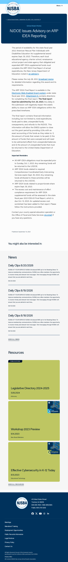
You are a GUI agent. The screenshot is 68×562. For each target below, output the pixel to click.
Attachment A (32, 96)
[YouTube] (40, 513)
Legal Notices (9, 538)
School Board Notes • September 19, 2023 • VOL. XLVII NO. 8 (23, 19)
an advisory (34, 74)
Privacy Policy (9, 542)
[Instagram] (44, 513)
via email (48, 215)
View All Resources (16, 484)
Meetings (8, 522)
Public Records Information (14, 534)
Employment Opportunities (14, 530)
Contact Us (8, 546)
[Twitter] (36, 513)
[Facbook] (32, 513)
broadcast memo (46, 79)
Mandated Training (11, 526)
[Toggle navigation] (62, 5)
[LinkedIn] (48, 513)
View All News (14, 339)
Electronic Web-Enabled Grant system (29, 93)
